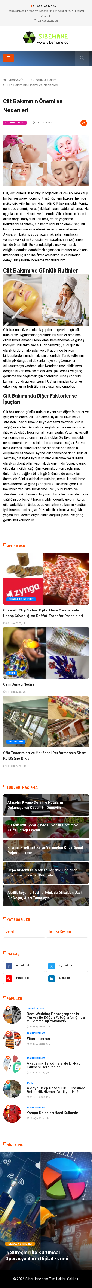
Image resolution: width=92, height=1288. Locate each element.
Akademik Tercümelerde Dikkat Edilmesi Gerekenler (53, 1065)
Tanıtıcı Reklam (59, 931)
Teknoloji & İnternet (21, 599)
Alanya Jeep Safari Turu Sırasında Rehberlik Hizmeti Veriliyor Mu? (56, 1089)
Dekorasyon (16, 742)
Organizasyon (35, 1008)
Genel (12, 673)
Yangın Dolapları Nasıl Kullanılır (52, 1112)
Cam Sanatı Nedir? (19, 684)
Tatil (30, 1083)
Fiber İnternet (38, 1038)
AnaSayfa (16, 80)
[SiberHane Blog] (46, 37)
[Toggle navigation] (8, 58)
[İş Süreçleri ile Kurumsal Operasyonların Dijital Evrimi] (46, 1211)
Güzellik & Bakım (43, 80)
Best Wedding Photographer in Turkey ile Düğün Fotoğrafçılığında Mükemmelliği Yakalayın (56, 1017)
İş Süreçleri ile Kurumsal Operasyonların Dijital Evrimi (36, 1255)
